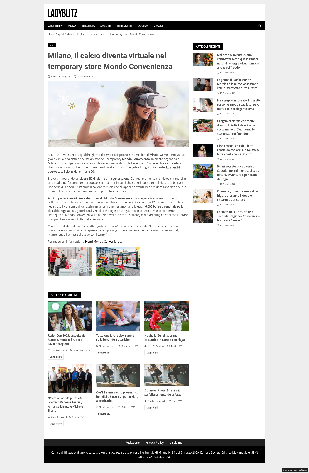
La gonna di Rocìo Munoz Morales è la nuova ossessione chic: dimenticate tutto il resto (237, 84)
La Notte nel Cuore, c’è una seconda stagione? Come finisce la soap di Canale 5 (238, 216)
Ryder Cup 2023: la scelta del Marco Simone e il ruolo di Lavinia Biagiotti (67, 339)
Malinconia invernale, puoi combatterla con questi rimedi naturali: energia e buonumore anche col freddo (238, 61)
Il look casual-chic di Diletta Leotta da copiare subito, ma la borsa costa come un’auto (238, 150)
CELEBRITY (55, 26)
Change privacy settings (295, 469)
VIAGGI (158, 26)
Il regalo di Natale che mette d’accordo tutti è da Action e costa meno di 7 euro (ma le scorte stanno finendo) (236, 127)
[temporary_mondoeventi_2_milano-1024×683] (70, 261)
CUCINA (143, 26)
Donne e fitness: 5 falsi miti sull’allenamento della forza (163, 392)
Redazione (133, 443)
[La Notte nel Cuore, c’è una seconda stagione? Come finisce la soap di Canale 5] (203, 216)
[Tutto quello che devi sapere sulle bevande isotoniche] (118, 316)
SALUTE (105, 26)
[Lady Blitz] (62, 12)
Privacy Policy (154, 443)
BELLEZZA (88, 26)
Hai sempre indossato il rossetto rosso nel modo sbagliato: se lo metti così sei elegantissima (239, 104)
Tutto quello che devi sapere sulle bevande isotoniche (115, 337)
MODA (72, 26)
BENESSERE (124, 26)
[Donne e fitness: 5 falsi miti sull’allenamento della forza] (166, 375)
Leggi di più (56, 356)
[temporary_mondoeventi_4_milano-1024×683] (118, 261)
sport (52, 45)
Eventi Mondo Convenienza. (103, 241)
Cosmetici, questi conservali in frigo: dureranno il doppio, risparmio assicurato (237, 195)
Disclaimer (176, 443)
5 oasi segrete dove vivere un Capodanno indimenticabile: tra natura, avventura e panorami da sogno (238, 172)
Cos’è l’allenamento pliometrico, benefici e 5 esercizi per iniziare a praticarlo (117, 396)
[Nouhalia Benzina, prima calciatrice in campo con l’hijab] (166, 316)
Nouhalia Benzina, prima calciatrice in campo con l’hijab (165, 337)
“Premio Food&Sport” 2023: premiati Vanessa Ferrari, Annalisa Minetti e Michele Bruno (66, 404)
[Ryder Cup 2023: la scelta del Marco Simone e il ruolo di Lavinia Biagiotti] (70, 316)
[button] (259, 26)
